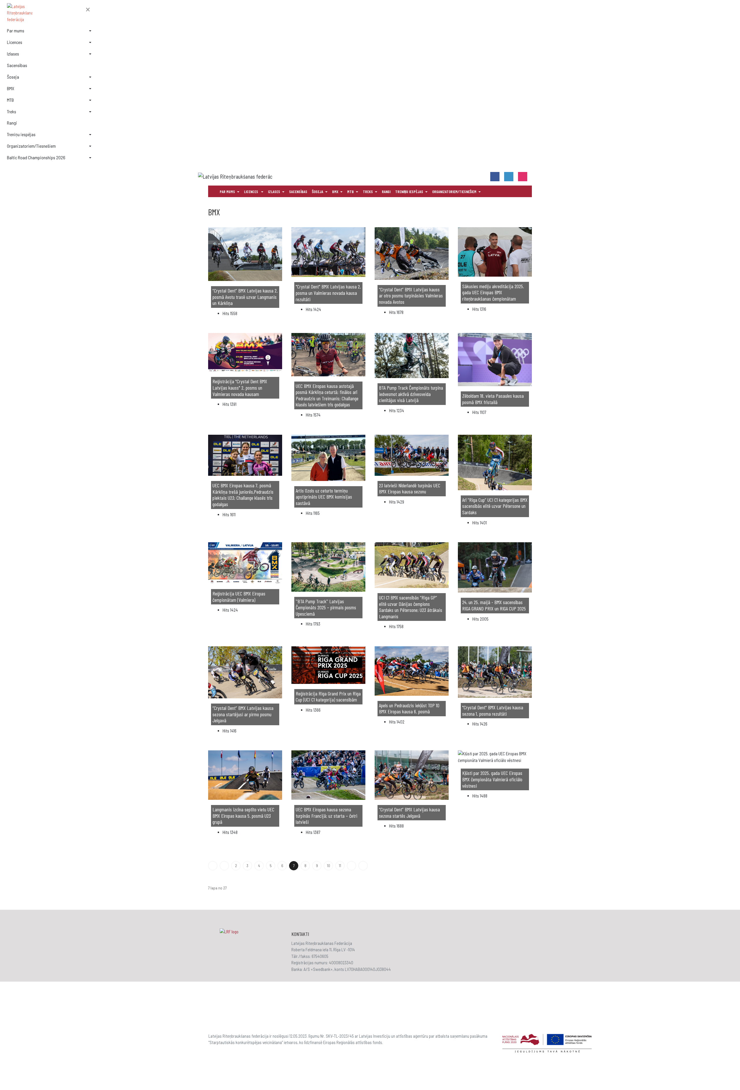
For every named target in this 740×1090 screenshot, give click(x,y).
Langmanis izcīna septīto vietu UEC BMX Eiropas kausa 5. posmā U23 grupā (243, 815)
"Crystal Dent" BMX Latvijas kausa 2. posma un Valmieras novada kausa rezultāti (328, 292)
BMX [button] (10, 88)
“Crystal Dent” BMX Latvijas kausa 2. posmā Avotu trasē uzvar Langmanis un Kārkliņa (245, 296)
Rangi (12, 122)
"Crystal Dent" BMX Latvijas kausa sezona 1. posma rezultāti (492, 710)
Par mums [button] (15, 30)
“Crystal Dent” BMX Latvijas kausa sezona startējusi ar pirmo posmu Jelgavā (242, 714)
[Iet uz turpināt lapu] (351, 865)
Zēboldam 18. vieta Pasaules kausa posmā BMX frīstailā (493, 399)
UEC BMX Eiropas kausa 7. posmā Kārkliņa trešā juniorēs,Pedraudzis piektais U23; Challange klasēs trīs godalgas (242, 494)
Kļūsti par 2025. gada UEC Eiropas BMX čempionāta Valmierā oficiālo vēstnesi (492, 779)
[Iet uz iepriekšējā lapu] (224, 865)
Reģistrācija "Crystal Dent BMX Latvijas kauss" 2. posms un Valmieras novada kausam (239, 387)
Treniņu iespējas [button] (21, 134)
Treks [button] (11, 111)
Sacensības (17, 65)
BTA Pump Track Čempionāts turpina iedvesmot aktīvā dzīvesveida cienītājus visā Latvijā (411, 393)
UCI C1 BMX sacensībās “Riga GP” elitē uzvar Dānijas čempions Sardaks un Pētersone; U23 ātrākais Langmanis (410, 606)
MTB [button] (10, 100)
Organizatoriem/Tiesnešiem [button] (31, 146)
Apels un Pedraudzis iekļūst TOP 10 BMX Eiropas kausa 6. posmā (409, 708)
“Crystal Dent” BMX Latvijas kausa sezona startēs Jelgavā (409, 812)
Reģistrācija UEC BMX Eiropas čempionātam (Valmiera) (238, 596)
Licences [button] (14, 42)
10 (328, 865)
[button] (88, 10)
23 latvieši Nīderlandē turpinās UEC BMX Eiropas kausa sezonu (409, 488)
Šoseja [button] (13, 76)
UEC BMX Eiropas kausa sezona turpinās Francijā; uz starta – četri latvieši (326, 815)
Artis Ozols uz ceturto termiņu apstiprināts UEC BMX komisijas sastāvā (324, 496)
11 (340, 865)
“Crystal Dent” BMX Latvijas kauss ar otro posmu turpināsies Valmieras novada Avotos (411, 295)
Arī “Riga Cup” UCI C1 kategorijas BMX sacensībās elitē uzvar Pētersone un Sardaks (495, 506)
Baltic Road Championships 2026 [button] (36, 157)
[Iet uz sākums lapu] (212, 865)
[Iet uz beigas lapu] (363, 865)
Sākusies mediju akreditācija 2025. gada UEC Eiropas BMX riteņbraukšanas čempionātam (493, 292)
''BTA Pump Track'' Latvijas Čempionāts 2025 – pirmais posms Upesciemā (326, 607)
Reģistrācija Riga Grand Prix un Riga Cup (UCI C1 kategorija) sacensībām (328, 696)
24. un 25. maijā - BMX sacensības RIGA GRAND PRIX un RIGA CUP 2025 (494, 605)
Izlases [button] (13, 53)
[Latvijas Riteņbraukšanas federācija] (49, 13)
